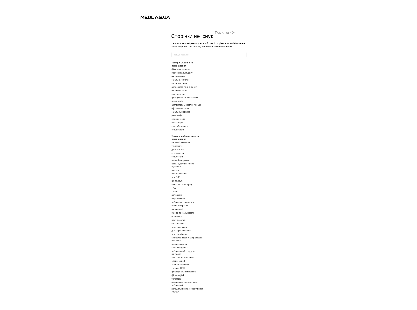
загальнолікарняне (181, 112)
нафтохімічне (178, 198)
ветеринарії (177, 122)
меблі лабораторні (180, 205)
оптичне (175, 170)
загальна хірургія (180, 80)
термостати (177, 156)
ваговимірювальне (181, 142)
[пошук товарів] (243, 54)
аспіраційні (177, 195)
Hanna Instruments (180, 264)
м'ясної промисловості (183, 213)
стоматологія (178, 129)
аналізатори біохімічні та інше (186, 105)
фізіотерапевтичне (181, 69)
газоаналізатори (179, 244)
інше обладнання (180, 126)
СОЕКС (175, 292)
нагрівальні (177, 209)
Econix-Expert (178, 261)
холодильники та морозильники (187, 289)
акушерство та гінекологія (184, 87)
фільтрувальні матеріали (184, 271)
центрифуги (177, 181)
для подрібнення (180, 234)
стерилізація (178, 153)
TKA (174, 188)
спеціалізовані (179, 223)
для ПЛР (176, 177)
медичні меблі (178, 119)
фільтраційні (178, 275)
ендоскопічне (178, 76)
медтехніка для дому (182, 73)
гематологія (177, 101)
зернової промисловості (183, 257)
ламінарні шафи (179, 227)
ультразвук (177, 146)
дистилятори (178, 149)
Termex (175, 191)
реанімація (177, 115)
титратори (176, 279)
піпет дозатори (179, 220)
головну (197, 46)
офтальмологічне (180, 108)
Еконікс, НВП (178, 268)
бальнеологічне (179, 90)
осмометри (177, 216)
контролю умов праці (182, 184)
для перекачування (181, 230)
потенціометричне (180, 160)
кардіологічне (178, 94)
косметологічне (179, 83)
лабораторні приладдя (183, 202)
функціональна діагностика (185, 97)
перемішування (179, 173)
